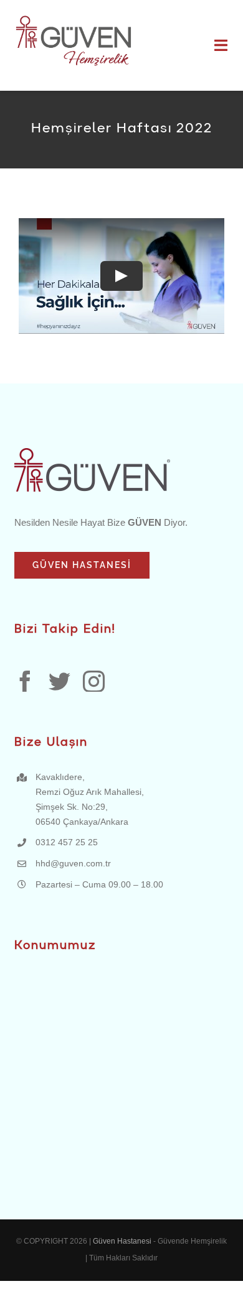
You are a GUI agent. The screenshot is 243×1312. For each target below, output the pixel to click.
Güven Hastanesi (123, 1241)
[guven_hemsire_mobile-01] (73, 17)
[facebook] (25, 681)
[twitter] (59, 681)
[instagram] (94, 681)
